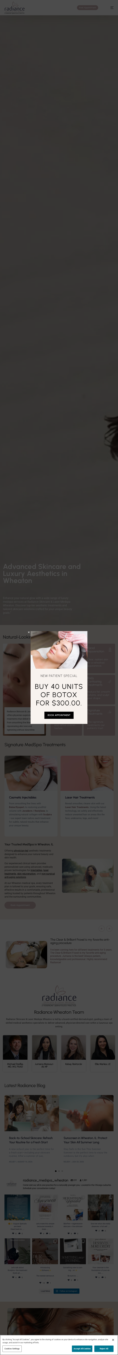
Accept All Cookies (82, 1349)
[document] (59, 677)
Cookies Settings (12, 1349)
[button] (29, 632)
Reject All (104, 1349)
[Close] (113, 1340)
